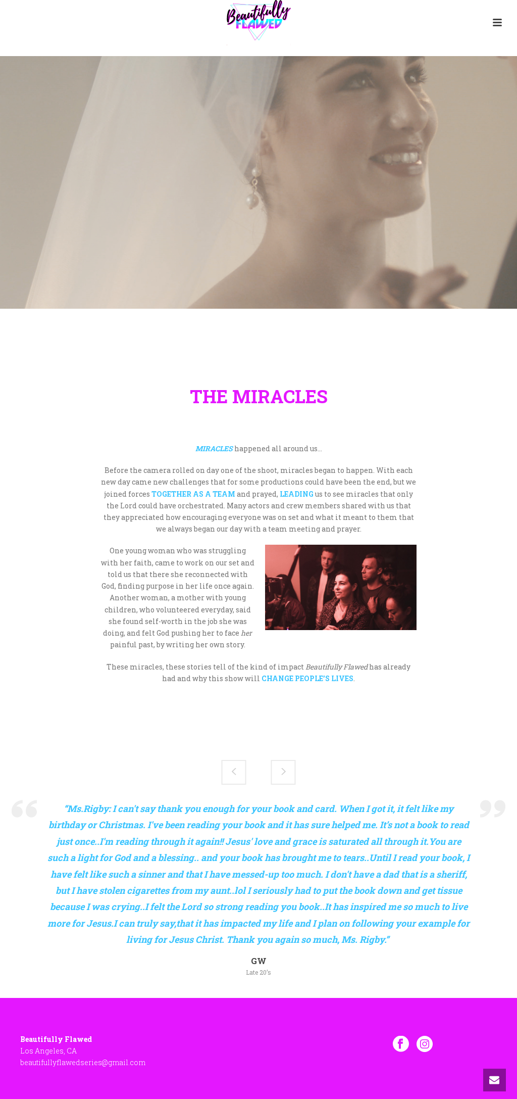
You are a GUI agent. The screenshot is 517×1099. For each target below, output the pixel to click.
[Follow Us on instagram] (425, 1044)
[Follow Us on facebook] (401, 1044)
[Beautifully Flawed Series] (259, 22)
